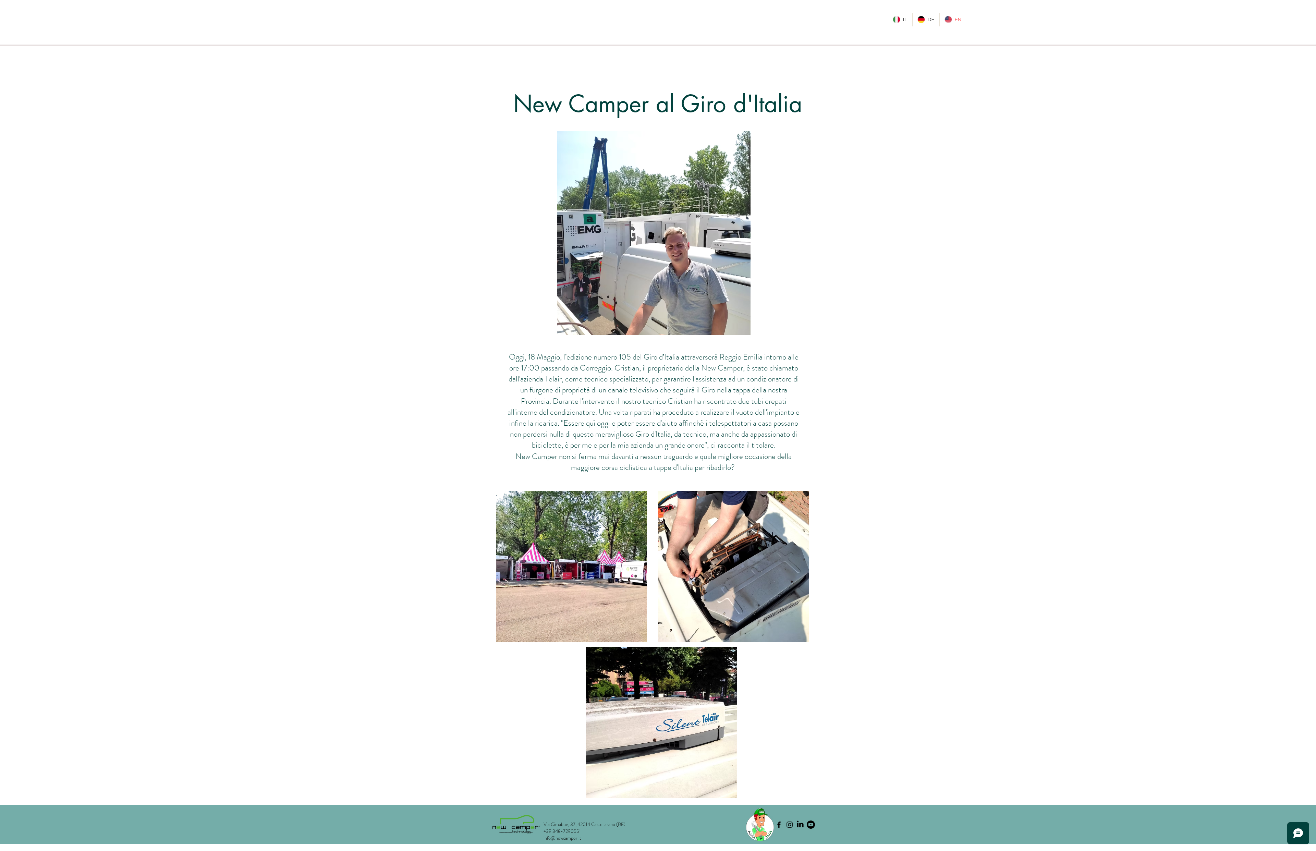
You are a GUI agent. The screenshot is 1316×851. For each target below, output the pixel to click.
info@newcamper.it (562, 838)
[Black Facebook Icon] (779, 824)
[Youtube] (811, 824)
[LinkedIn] (800, 824)
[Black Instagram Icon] (789, 824)
